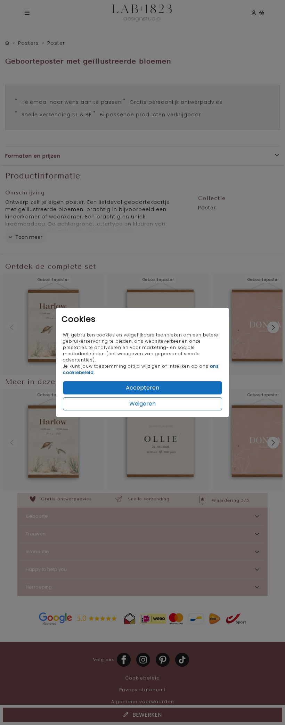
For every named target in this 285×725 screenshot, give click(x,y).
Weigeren (142, 404)
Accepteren (142, 388)
